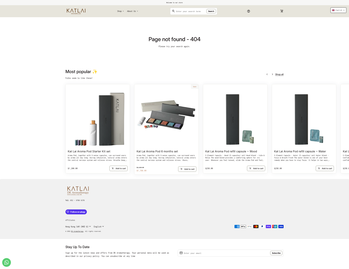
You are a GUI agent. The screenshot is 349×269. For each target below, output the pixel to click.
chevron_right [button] (272, 74)
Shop (120, 11)
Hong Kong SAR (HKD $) (78, 226)
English (99, 226)
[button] (338, 10)
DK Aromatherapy (77, 231)
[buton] (78, 226)
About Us (133, 11)
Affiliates (70, 220)
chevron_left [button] (267, 74)
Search (211, 11)
